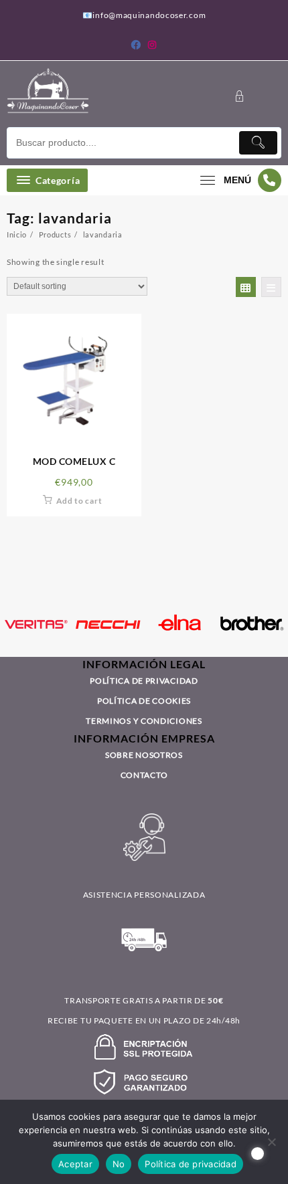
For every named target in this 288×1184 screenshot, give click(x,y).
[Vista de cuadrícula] (246, 287)
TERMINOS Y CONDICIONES (144, 721)
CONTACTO (144, 775)
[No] (271, 1142)
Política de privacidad (190, 1164)
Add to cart (79, 501)
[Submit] (258, 143)
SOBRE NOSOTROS (144, 755)
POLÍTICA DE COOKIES (144, 701)
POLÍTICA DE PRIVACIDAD (144, 681)
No (119, 1164)
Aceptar (75, 1164)
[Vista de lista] (271, 287)
